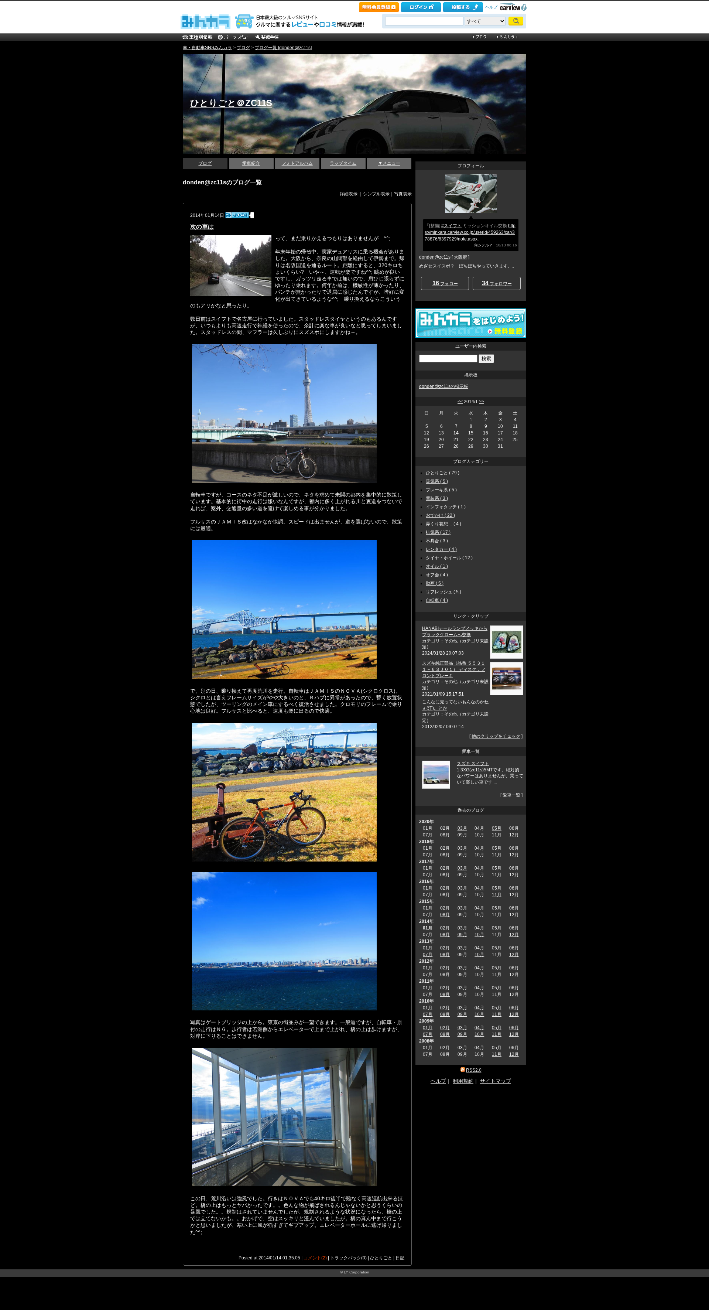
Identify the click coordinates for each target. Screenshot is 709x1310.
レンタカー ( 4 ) (441, 549)
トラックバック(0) (348, 1257)
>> (481, 401)
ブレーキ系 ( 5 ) (441, 489)
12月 (514, 854)
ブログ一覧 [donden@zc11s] (283, 47)
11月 (496, 894)
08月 (445, 834)
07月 (427, 854)
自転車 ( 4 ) (437, 600)
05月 (496, 828)
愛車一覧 (511, 795)
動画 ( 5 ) (434, 583)
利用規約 (463, 1081)
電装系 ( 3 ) (437, 498)
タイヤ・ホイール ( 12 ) (449, 557)
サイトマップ (495, 1081)
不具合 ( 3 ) (437, 540)
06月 (514, 928)
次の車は (202, 227)
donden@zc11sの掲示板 (443, 386)
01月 (427, 888)
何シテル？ (483, 245)
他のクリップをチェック (496, 736)
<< (460, 401)
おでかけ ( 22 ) (440, 515)
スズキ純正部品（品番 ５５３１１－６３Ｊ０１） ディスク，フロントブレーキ (453, 669)
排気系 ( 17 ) (438, 532)
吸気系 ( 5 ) (437, 481)
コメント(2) (315, 1257)
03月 (462, 828)
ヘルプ (491, 7)
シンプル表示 (376, 194)
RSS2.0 (474, 1070)
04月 (479, 888)
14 (456, 433)
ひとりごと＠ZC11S (231, 103)
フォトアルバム (297, 163)
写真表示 (403, 194)
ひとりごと (381, 1257)
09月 (462, 934)
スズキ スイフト (473, 763)
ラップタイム (343, 163)
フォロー (445, 283)
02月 (445, 967)
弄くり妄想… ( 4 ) (443, 523)
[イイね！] (237, 215)
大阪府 (460, 257)
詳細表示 (348, 194)
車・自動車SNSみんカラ (207, 47)
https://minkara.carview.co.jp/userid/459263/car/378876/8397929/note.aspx (470, 232)
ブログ (243, 47)
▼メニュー (389, 163)
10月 (479, 934)
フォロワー (497, 283)
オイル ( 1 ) (437, 566)
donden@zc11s (435, 257)
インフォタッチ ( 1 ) (446, 506)
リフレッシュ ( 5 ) (443, 591)
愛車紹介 (251, 163)
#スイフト (451, 225)
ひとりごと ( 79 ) (442, 472)
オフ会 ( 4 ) (437, 574)
